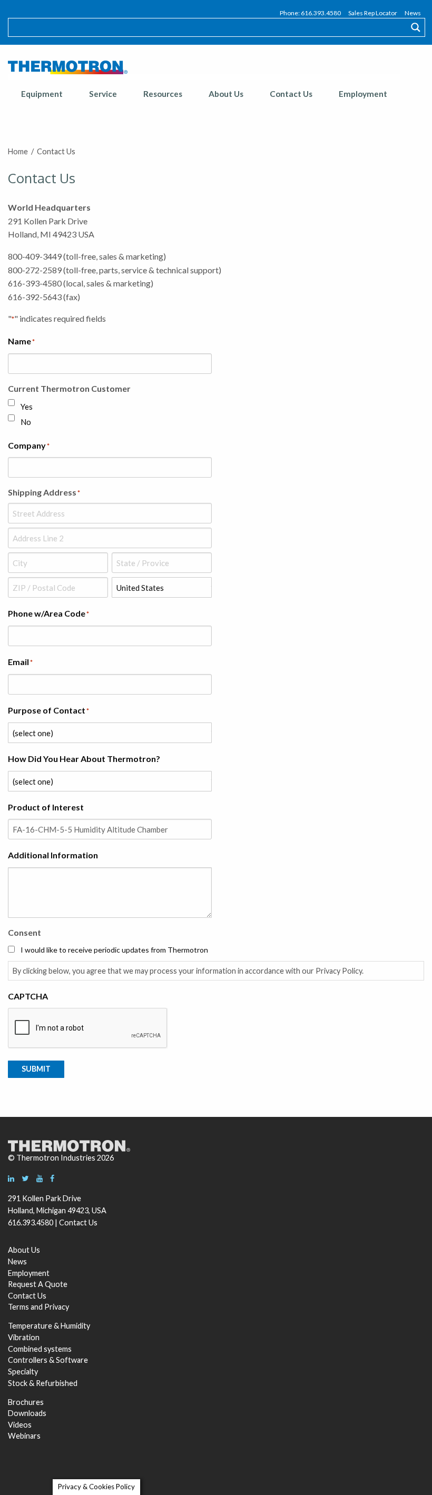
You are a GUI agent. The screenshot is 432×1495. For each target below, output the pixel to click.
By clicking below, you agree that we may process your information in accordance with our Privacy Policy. (188, 970)
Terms (18, 1306)
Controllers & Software (48, 1359)
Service (103, 93)
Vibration (24, 1337)
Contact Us (291, 93)
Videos (20, 1424)
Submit (36, 1068)
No (26, 422)
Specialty (23, 1371)
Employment (363, 93)
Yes (27, 406)
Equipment (42, 93)
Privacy (56, 1306)
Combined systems (40, 1348)
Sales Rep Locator (372, 13)
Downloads (27, 1413)
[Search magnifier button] (416, 27)
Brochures (26, 1402)
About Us (226, 93)
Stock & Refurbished (42, 1383)
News (413, 13)
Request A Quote (37, 1284)
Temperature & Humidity (49, 1325)
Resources (162, 93)
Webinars (24, 1435)
